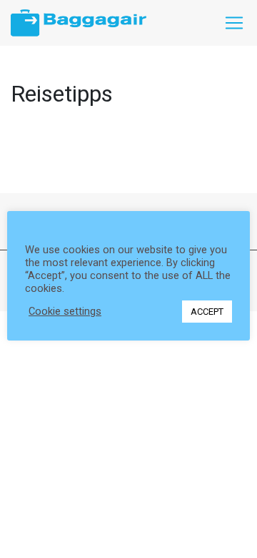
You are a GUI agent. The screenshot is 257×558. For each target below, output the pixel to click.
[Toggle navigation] (234, 22)
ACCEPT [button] (207, 311)
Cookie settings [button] (65, 311)
